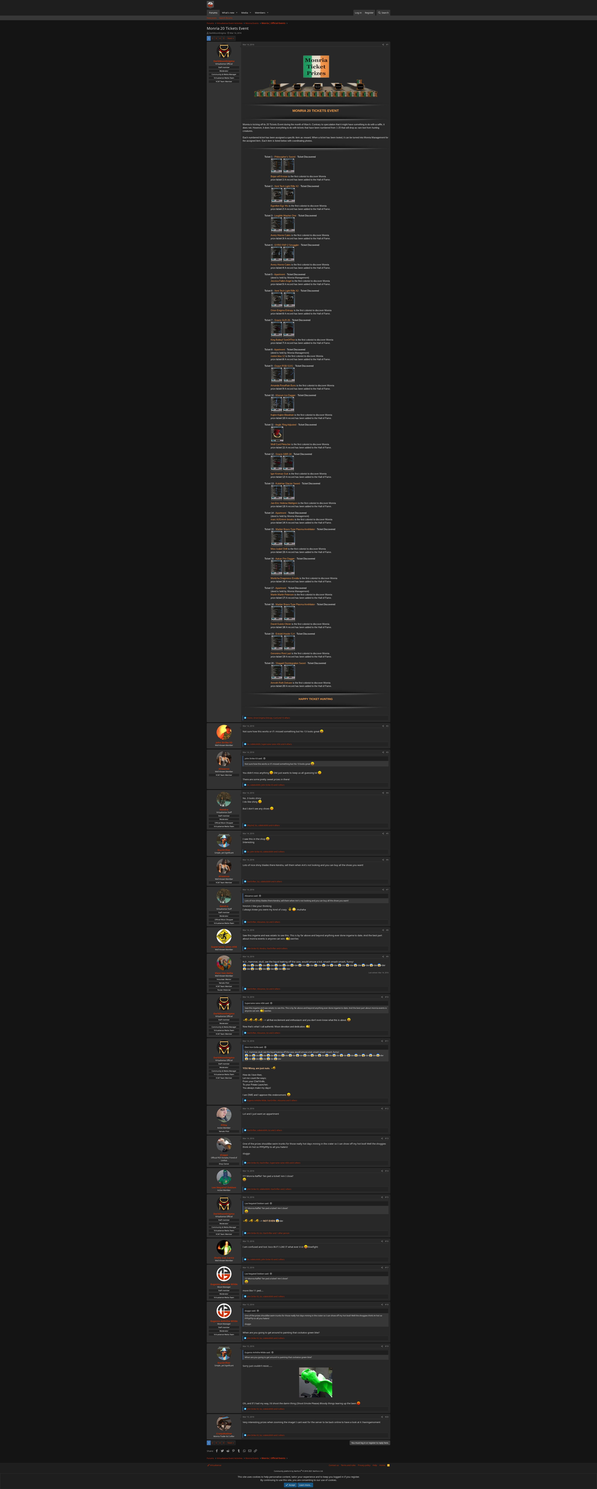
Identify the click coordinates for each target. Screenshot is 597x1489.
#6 (387, 859)
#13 (387, 1138)
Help (375, 1465)
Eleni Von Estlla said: (254, 1047)
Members (260, 12)
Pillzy (224, 1125)
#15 (387, 1197)
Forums (213, 12)
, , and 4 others (269, 744)
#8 (387, 930)
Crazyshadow (224, 1433)
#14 (387, 1171)
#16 (387, 1241)
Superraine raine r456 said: (257, 1003)
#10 (387, 997)
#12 (387, 1108)
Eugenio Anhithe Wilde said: (257, 1352)
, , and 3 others (266, 785)
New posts (212, 17)
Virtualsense (215, 1465)
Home (382, 1465)
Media (244, 12)
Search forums (225, 17)
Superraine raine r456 (224, 946)
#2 (387, 726)
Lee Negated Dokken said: (257, 1203)
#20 (387, 1417)
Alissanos (224, 768)
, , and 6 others (273, 1163)
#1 (387, 44)
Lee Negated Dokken (224, 1187)
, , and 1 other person (268, 1233)
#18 (387, 1304)
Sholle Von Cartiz (224, 1257)
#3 (387, 752)
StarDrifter (224, 849)
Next (230, 38)
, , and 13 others (268, 718)
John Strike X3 (224, 742)
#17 (387, 1267)
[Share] (383, 45)
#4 (387, 793)
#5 (387, 833)
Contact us (334, 1465)
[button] (237, 13)
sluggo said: (250, 1310)
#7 (387, 889)
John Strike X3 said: (253, 758)
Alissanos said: (251, 895)
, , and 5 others (272, 1100)
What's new (228, 12)
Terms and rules (348, 1465)
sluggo (224, 1154)
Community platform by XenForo (298, 1471)
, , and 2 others (264, 1130)
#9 (387, 956)
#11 (387, 1041)
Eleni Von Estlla (224, 973)
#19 (387, 1346)
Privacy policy (364, 1465)
